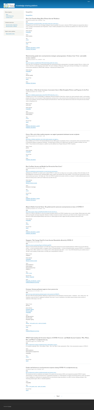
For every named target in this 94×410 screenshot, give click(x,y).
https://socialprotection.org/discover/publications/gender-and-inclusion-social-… (41, 372)
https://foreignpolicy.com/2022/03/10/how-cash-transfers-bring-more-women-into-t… (42, 23)
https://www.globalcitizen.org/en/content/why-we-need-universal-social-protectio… (42, 171)
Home (7, 14)
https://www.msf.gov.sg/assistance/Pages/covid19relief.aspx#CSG (38, 245)
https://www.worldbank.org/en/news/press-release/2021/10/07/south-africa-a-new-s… (42, 95)
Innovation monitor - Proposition (11, 24)
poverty (30, 273)
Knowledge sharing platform (26, 5)
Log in (89, 1)
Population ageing (30, 309)
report (27, 79)
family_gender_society (34, 323)
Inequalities (28, 32)
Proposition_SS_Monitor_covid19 (33, 281)
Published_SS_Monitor (31, 49)
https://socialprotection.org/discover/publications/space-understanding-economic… (42, 344)
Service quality (29, 311)
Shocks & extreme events (31, 183)
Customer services (9, 17)
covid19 (27, 39)
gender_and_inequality (42, 323)
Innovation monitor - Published (11, 26)
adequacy (27, 323)
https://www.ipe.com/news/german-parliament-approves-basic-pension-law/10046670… (43, 294)
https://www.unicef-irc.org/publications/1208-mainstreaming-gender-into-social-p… (42, 62)
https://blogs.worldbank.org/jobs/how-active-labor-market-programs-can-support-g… (42, 139)
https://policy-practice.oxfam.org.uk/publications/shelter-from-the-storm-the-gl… (42, 211)
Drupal (9, 406)
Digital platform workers (10, 33)
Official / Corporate (30, 277)
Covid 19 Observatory (10, 15)
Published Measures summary (32, 282)
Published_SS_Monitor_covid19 (33, 47)
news (27, 43)
